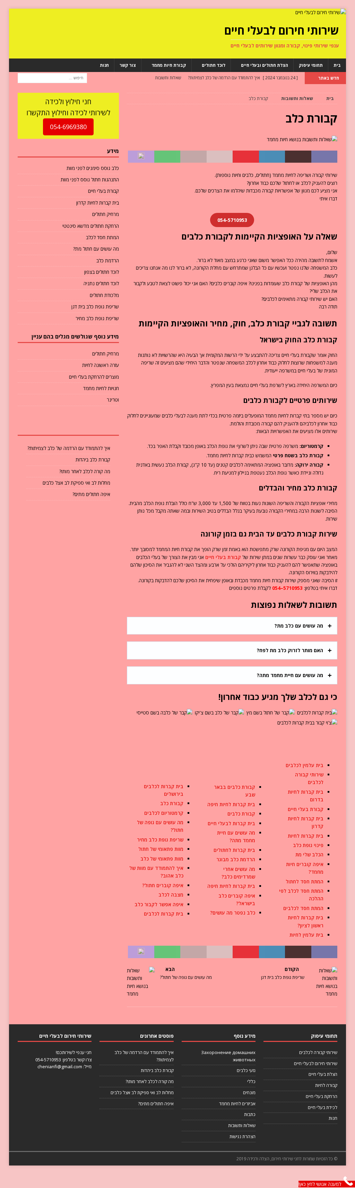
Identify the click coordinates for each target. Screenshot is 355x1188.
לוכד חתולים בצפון (101, 272)
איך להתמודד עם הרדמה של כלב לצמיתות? (68, 448)
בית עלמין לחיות (306, 935)
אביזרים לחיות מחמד (237, 1103)
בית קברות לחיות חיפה (231, 804)
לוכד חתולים (213, 65)
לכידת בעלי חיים (322, 1107)
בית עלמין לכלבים (304, 765)
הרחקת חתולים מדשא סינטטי (90, 226)
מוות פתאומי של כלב (161, 858)
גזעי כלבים (246, 1070)
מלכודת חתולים (104, 295)
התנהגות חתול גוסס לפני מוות (90, 179)
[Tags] (68, 425)
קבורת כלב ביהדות (93, 459)
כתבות (250, 1114)
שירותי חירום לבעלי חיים (315, 1063)
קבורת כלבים (241, 813)
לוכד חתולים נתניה (101, 283)
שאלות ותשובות (242, 1125)
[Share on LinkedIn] (272, 157)
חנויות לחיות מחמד (101, 388)
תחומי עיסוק (311, 65)
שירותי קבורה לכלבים (318, 1052)
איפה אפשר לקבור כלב (159, 904)
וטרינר (113, 399)
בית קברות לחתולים (234, 850)
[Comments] (34, 425)
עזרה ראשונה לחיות (100, 365)
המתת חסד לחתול (304, 881)
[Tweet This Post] (298, 157)
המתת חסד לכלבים (303, 908)
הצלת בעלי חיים (323, 1074)
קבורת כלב (171, 803)
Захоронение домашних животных (228, 1056)
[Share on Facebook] (324, 157)
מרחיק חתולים (105, 214)
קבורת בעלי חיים (223, 557)
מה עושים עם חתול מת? (96, 248)
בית (337, 65)
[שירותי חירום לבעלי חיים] (320, 12)
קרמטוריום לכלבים (163, 813)
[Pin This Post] (246, 157)
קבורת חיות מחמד (168, 65)
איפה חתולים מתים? (91, 494)
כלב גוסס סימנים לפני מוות (93, 168)
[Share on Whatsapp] (167, 157)
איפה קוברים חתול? (162, 885)
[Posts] (102, 425)
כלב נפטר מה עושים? (232, 912)
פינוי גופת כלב (308, 845)
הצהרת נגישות (243, 1136)
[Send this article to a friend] (220, 157)
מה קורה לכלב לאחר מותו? (84, 471)
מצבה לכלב (170, 894)
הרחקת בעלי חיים (321, 1096)
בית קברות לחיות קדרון (97, 202)
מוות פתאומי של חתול (160, 849)
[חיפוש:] (52, 77)
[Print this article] (193, 157)
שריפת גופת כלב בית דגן (95, 306)
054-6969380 (68, 127)
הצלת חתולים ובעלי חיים (264, 65)
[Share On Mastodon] (141, 157)
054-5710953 (48, 1059)
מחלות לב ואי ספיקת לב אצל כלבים (76, 482)
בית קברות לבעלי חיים (231, 823)
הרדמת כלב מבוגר (235, 859)
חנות (104, 65)
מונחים (249, 1092)
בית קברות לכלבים (163, 913)
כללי (251, 1081)
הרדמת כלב (107, 260)
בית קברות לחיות (305, 835)
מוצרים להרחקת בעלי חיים (94, 377)
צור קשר (128, 65)
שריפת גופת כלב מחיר (160, 839)
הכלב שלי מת (309, 854)
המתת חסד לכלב (102, 237)
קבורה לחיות (326, 1085)
